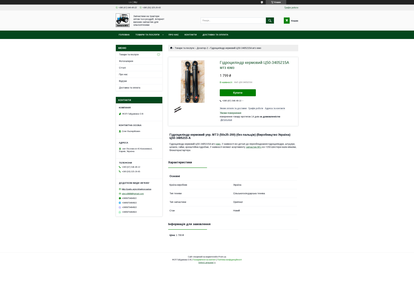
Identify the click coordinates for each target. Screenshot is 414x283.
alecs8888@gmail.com (133, 193)
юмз (218, 144)
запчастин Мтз (253, 147)
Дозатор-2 (202, 48)
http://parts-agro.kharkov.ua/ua (136, 189)
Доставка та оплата (215, 34)
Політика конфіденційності (229, 260)
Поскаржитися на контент (204, 260)
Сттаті (122, 67)
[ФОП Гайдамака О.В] (123, 26)
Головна (124, 34)
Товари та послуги (147, 34)
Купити (237, 92)
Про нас (174, 34)
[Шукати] (270, 20)
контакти (191, 34)
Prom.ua (222, 257)
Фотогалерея (126, 61)
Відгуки (123, 81)
